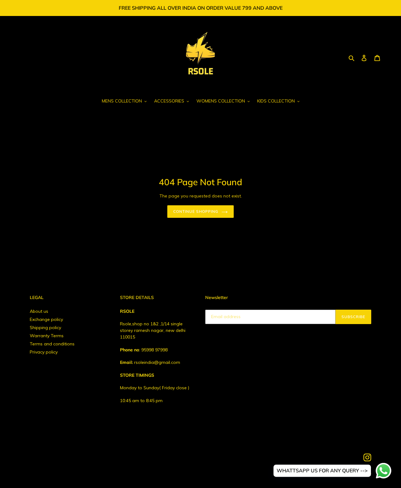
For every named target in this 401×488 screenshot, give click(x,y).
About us (39, 311)
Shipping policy (45, 327)
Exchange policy (46, 319)
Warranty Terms (47, 335)
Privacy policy (44, 352)
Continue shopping (195, 211)
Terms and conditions (52, 344)
